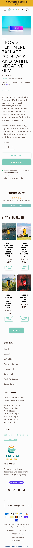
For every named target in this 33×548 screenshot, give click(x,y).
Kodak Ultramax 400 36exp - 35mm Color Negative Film (8, 250)
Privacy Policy (10, 369)
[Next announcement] (29, 3)
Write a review (16, 205)
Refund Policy (9, 359)
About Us (7, 354)
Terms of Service (11, 364)
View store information (14, 178)
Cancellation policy (17, 540)
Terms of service (24, 530)
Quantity (5, 142)
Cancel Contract (10, 384)
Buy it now (16, 162)
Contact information (17, 537)
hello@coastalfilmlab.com (16, 435)
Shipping (4, 78)
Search (6, 349)
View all (16, 330)
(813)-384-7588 (10, 439)
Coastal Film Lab (15, 524)
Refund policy (20, 527)
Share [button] (6, 90)
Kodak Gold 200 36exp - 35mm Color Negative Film (24, 250)
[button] (4, 9)
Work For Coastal (11, 379)
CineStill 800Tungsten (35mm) (24, 298)
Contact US (8, 374)
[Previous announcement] (4, 3)
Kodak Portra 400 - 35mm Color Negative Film (9, 301)
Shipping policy (17, 534)
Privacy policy (11, 530)
